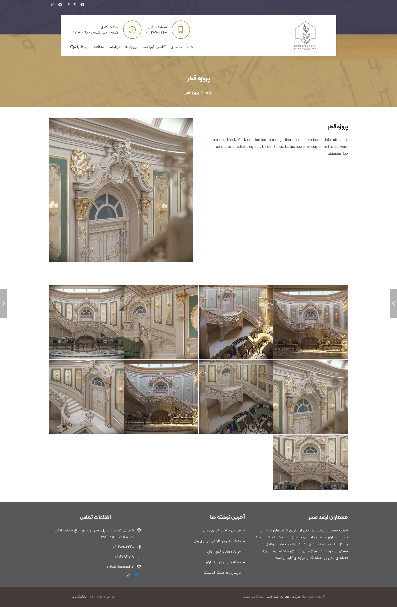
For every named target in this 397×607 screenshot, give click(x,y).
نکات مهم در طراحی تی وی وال (217, 541)
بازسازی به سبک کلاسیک (222, 573)
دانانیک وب (79, 596)
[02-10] (161, 397)
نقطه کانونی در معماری (223, 562)
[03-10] (235, 397)
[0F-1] (310, 462)
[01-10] (86, 397)
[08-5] (310, 322)
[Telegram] (60, 4)
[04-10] (310, 397)
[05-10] (86, 322)
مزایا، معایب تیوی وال (224, 551)
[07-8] (235, 322)
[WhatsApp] (53, 4)
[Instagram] (67, 4)
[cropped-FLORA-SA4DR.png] (304, 35)
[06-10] (161, 322)
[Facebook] (82, 4)
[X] (75, 4)
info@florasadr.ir (120, 567)
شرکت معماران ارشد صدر (283, 596)
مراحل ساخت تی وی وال (222, 530)
